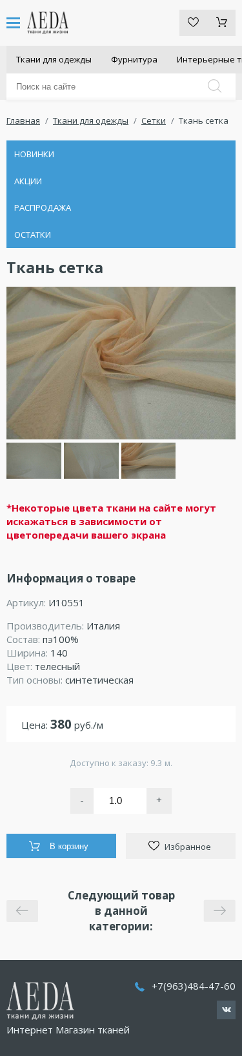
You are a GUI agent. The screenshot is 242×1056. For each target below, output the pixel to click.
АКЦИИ (28, 181)
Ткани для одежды (54, 59)
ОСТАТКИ (32, 234)
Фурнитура (134, 59)
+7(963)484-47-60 (194, 985)
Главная (23, 120)
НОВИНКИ (34, 154)
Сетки (153, 120)
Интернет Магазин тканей (68, 1029)
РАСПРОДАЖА (42, 207)
